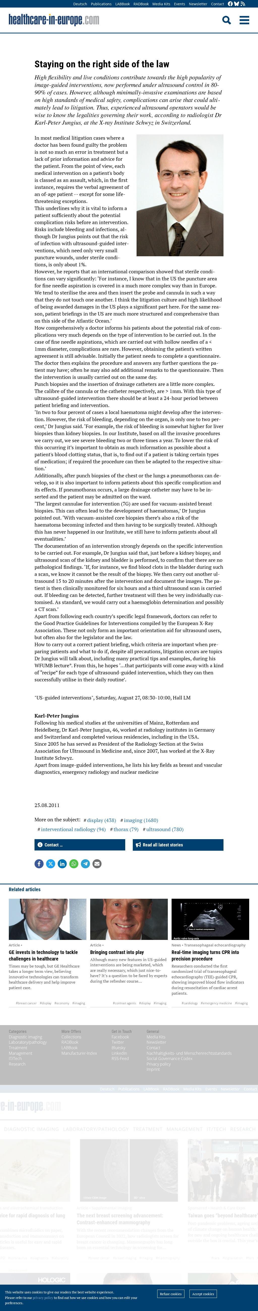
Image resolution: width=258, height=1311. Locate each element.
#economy (61, 1003)
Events (179, 4)
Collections (71, 1037)
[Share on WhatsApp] (73, 863)
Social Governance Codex (169, 1058)
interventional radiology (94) (73, 829)
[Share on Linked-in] (62, 863)
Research (17, 1064)
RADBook (141, 4)
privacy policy (43, 1297)
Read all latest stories (162, 844)
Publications (101, 4)
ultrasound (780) (165, 829)
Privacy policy (159, 1064)
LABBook (122, 4)
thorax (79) (126, 829)
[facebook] (230, 4)
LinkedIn (119, 1053)
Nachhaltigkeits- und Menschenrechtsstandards (189, 1053)
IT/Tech (15, 1058)
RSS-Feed (120, 1058)
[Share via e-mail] (97, 863)
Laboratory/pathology (28, 1042)
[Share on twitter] (50, 863)
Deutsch (80, 4)
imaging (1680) (141, 820)
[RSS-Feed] (242, 4)
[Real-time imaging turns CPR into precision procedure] (210, 919)
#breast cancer (26, 1003)
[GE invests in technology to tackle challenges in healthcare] (47, 919)
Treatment (18, 1047)
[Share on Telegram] (85, 863)
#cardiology (190, 1003)
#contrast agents (124, 1003)
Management (20, 1053)
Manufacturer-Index (79, 1053)
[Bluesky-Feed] (236, 4)
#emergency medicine (216, 1003)
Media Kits (161, 4)
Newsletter (198, 4)
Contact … (53, 844)
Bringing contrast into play (117, 952)
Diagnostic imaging (25, 1037)
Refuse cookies (171, 1294)
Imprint (153, 1069)
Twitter (118, 1042)
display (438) (101, 820)
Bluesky (118, 1047)
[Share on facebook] (39, 863)
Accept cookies (203, 1294)
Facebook (120, 1037)
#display (45, 1003)
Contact (217, 4)
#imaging (78, 1003)
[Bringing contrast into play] (129, 919)
